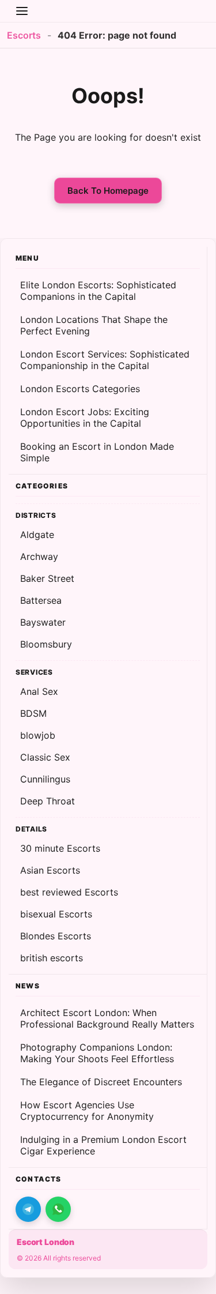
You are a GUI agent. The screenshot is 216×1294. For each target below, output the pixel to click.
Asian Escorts (50, 870)
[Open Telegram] (28, 1209)
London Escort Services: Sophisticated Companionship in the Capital (105, 359)
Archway (39, 556)
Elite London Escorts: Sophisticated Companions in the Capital (98, 290)
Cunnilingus (45, 779)
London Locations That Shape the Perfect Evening (94, 325)
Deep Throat (47, 801)
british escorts (51, 958)
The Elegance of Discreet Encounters (101, 1082)
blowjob (37, 735)
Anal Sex (39, 691)
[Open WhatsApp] (58, 1209)
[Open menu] (22, 11)
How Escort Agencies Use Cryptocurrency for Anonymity (87, 1110)
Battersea (41, 600)
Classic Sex (45, 757)
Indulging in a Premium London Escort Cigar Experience (103, 1145)
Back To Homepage (108, 190)
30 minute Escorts (60, 848)
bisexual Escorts (56, 914)
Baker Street (47, 578)
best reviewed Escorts (69, 892)
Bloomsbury (46, 644)
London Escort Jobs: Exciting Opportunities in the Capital (84, 417)
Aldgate (37, 534)
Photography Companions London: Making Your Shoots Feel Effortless (97, 1052)
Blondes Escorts (55, 936)
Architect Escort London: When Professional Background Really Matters (107, 1018)
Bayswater (43, 622)
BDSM (33, 713)
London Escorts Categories (80, 388)
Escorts (24, 35)
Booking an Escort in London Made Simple (97, 452)
